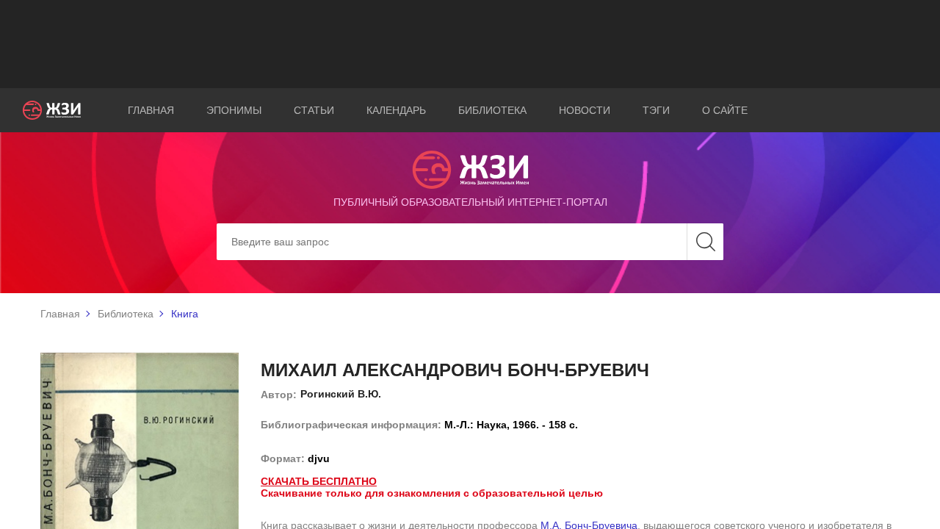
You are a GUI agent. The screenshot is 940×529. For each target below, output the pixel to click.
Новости (584, 110)
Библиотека (492, 110)
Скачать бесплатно (319, 481)
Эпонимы (233, 110)
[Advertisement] (470, 44)
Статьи (314, 110)
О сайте (725, 110)
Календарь (396, 110)
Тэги (656, 110)
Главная (151, 110)
